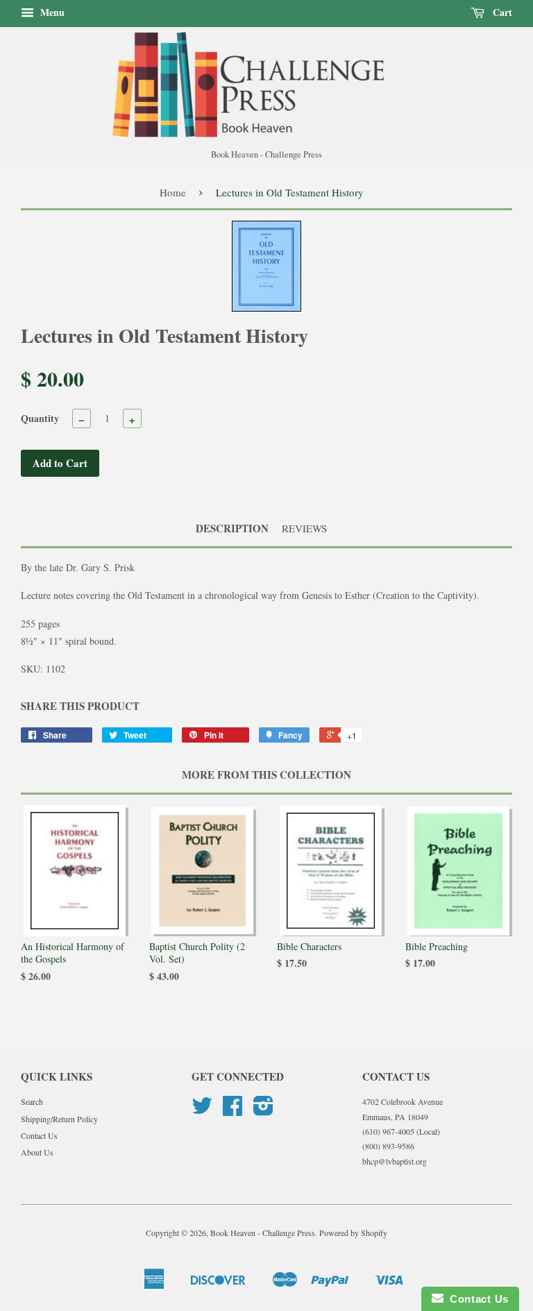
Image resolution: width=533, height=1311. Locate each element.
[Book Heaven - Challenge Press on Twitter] (202, 1110)
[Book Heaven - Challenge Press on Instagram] (263, 1110)
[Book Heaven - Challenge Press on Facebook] (232, 1110)
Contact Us (39, 1135)
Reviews (304, 528)
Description (232, 528)
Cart (501, 12)
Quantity (40, 418)
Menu (51, 12)
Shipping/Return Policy (59, 1118)
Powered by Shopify (353, 1232)
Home (173, 192)
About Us (37, 1152)
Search (32, 1101)
